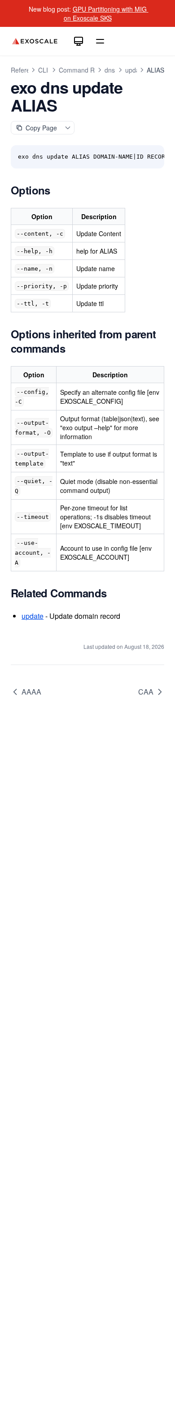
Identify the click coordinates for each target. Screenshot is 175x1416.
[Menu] (100, 41)
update (135, 69)
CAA (145, 691)
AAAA (31, 691)
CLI (43, 69)
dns (110, 69)
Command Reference (89, 69)
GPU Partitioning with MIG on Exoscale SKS (106, 13)
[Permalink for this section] (59, 190)
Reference (25, 69)
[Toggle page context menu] (67, 127)
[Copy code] (152, 157)
